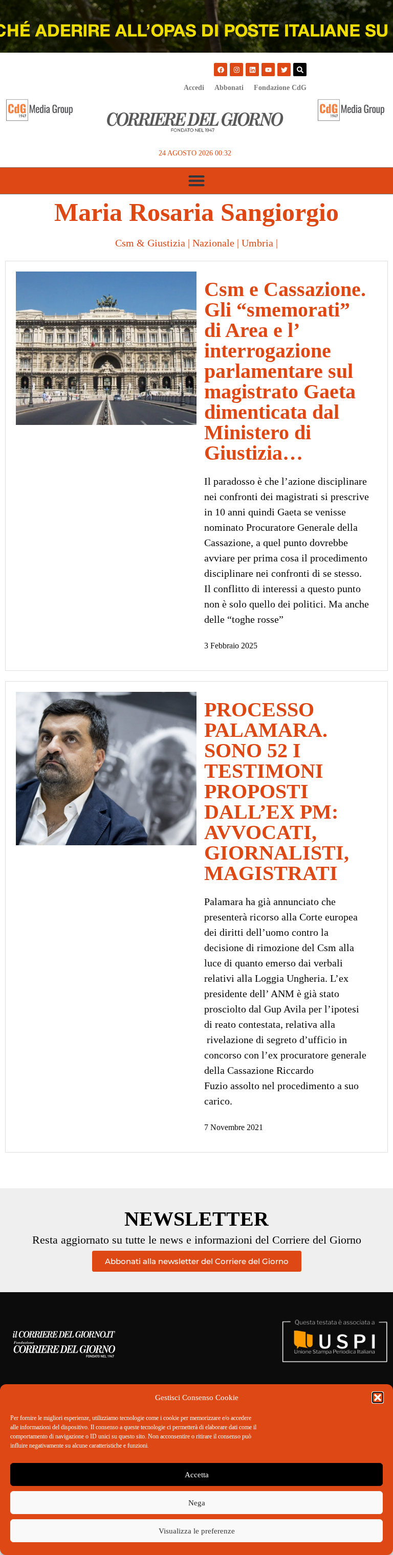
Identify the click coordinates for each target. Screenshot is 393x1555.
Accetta (197, 1475)
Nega (196, 1503)
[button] (378, 1397)
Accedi (194, 88)
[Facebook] (220, 69)
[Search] (300, 69)
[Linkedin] (252, 69)
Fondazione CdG (280, 88)
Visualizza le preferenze (197, 1531)
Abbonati (229, 88)
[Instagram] (236, 69)
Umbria (257, 243)
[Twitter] (284, 69)
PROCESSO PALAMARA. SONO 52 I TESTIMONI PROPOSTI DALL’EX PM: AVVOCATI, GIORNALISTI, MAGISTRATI (276, 791)
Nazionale (213, 243)
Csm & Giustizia (150, 243)
